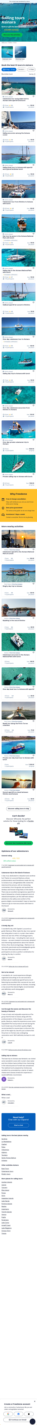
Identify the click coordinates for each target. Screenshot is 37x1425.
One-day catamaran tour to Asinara (16, 339)
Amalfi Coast (6, 1225)
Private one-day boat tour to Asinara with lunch (18, 759)
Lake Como (5, 1223)
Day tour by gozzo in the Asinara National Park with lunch (18, 237)
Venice (4, 1215)
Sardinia (4, 1139)
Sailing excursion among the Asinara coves (16, 134)
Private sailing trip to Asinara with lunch (17, 477)
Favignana (5, 1220)
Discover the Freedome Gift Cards (18, 843)
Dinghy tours (6, 1174)
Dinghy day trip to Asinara (12, 586)
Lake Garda (5, 1201)
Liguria (4, 1185)
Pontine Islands (7, 1204)
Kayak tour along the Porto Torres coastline (15, 724)
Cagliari (4, 1144)
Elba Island (5, 1190)
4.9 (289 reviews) (11, 30)
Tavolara (4, 1155)
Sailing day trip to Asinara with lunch (16, 373)
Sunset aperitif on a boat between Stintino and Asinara (15, 793)
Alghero (4, 1152)
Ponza (4, 1193)
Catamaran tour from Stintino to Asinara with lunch (18, 203)
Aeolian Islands (7, 1182)
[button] (32, 1421)
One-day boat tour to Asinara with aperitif (18, 689)
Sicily (3, 1196)
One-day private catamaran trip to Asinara (16, 443)
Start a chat (18, 1125)
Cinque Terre (6, 1231)
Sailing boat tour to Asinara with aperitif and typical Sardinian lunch (17, 168)
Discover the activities (12, 35)
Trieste (4, 1233)
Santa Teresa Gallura (9, 1158)
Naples (4, 1206)
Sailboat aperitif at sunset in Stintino (16, 305)
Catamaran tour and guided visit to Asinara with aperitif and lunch (16, 99)
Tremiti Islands (7, 1212)
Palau (3, 1147)
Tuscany (4, 1188)
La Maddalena (6, 1142)
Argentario (5, 1209)
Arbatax (4, 1161)
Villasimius (5, 1150)
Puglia (4, 1217)
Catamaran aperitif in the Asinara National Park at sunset (18, 553)
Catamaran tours (7, 1171)
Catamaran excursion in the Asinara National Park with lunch (16, 656)
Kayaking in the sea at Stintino (14, 620)
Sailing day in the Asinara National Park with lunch (17, 271)
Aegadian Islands (7, 1198)
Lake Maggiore (6, 1228)
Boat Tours (5, 1169)
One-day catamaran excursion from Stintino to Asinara (16, 409)
